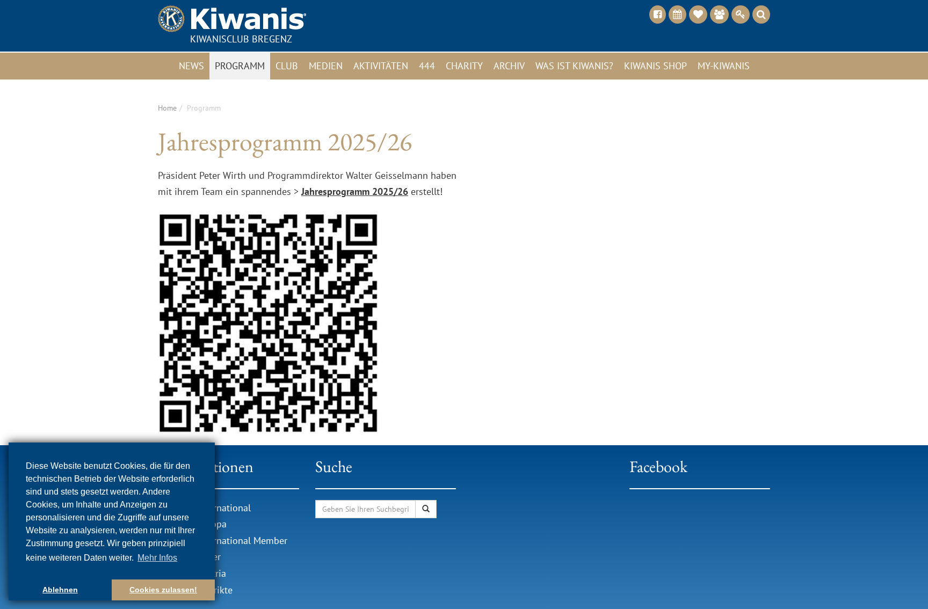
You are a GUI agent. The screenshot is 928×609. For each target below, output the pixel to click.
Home (167, 108)
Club (287, 66)
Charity (464, 66)
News (191, 66)
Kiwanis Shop (655, 66)
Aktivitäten (380, 66)
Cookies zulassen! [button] (163, 589)
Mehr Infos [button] (157, 557)
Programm (240, 66)
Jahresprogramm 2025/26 (354, 191)
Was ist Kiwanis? (574, 66)
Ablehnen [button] (60, 589)
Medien (326, 66)
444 (427, 66)
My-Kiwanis (724, 66)
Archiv (509, 66)
